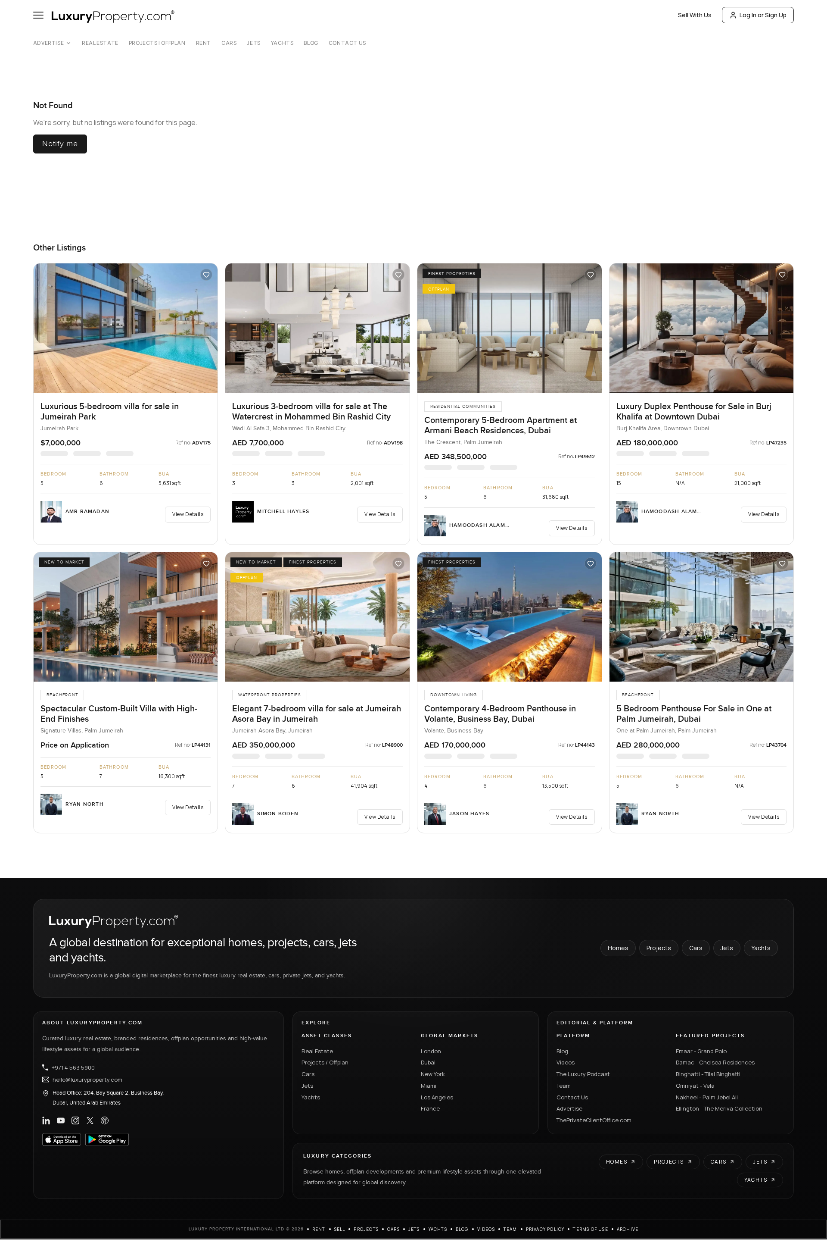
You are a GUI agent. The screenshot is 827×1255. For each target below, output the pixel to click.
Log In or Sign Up (763, 15)
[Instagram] (75, 1120)
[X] (90, 1120)
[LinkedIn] (46, 1120)
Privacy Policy (545, 1229)
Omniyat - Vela (695, 1085)
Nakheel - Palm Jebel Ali (707, 1097)
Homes (618, 948)
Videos (566, 1062)
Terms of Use (590, 1229)
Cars (228, 43)
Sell (339, 1229)
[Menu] (38, 15)
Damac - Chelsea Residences (715, 1062)
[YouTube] (61, 1120)
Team (564, 1085)
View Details (187, 514)
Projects (659, 948)
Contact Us (347, 43)
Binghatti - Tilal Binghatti (708, 1074)
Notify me (60, 143)
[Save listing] (206, 275)
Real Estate (100, 43)
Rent (203, 43)
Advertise (48, 43)
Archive (627, 1229)
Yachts (282, 43)
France (430, 1108)
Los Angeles (437, 1097)
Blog (311, 43)
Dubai (428, 1062)
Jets (253, 43)
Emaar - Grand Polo (701, 1051)
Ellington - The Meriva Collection (719, 1108)
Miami (428, 1085)
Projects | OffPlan (157, 43)
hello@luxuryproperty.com (87, 1079)
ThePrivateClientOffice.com (594, 1120)
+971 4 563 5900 (73, 1067)
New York (433, 1074)
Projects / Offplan (325, 1062)
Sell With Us (695, 15)
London (431, 1051)
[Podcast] (105, 1120)
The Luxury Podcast (583, 1074)
